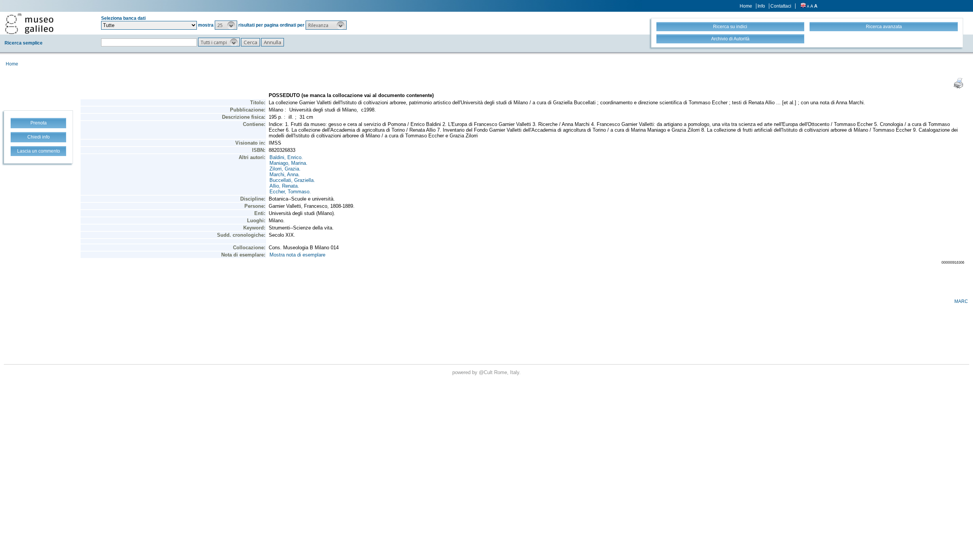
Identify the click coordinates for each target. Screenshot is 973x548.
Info (761, 6)
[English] (803, 6)
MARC (961, 301)
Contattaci (780, 6)
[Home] (29, 23)
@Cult (486, 372)
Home (746, 6)
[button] (226, 25)
